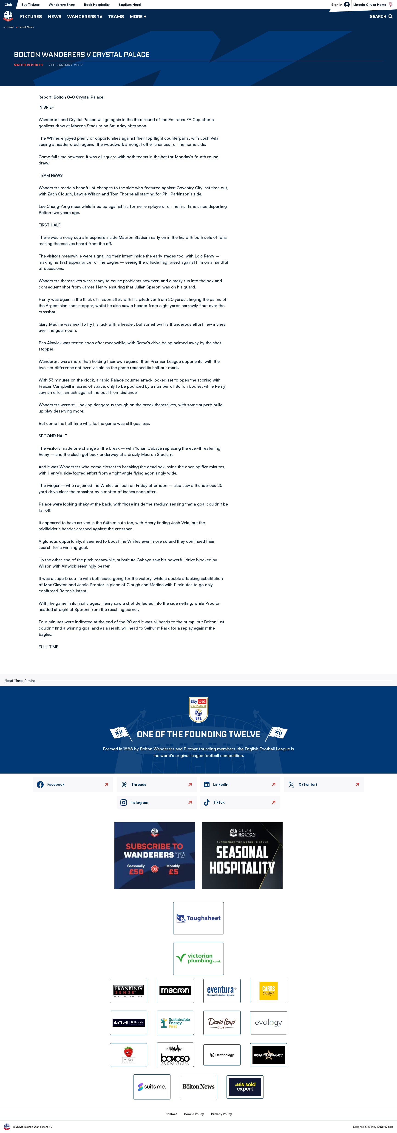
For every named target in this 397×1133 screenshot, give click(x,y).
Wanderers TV (84, 16)
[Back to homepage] (8, 16)
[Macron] (175, 991)
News (54, 16)
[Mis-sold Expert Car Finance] (245, 1087)
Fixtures (31, 16)
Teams (116, 16)
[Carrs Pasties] (268, 991)
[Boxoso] (175, 1055)
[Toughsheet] (198, 918)
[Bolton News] (198, 1087)
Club (8, 4)
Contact (171, 1114)
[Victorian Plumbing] (198, 958)
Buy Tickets (30, 4)
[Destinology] (222, 1054)
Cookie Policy (194, 1114)
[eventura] (222, 991)
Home (10, 27)
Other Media (385, 1126)
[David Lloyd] (222, 1023)
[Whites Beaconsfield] (128, 1054)
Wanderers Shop (62, 4)
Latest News (26, 27)
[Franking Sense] (128, 991)
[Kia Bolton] (128, 1023)
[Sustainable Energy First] (175, 1023)
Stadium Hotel (130, 4)
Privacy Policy (221, 1114)
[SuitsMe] (151, 1086)
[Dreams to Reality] (268, 1054)
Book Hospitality (97, 4)
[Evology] (268, 1022)
